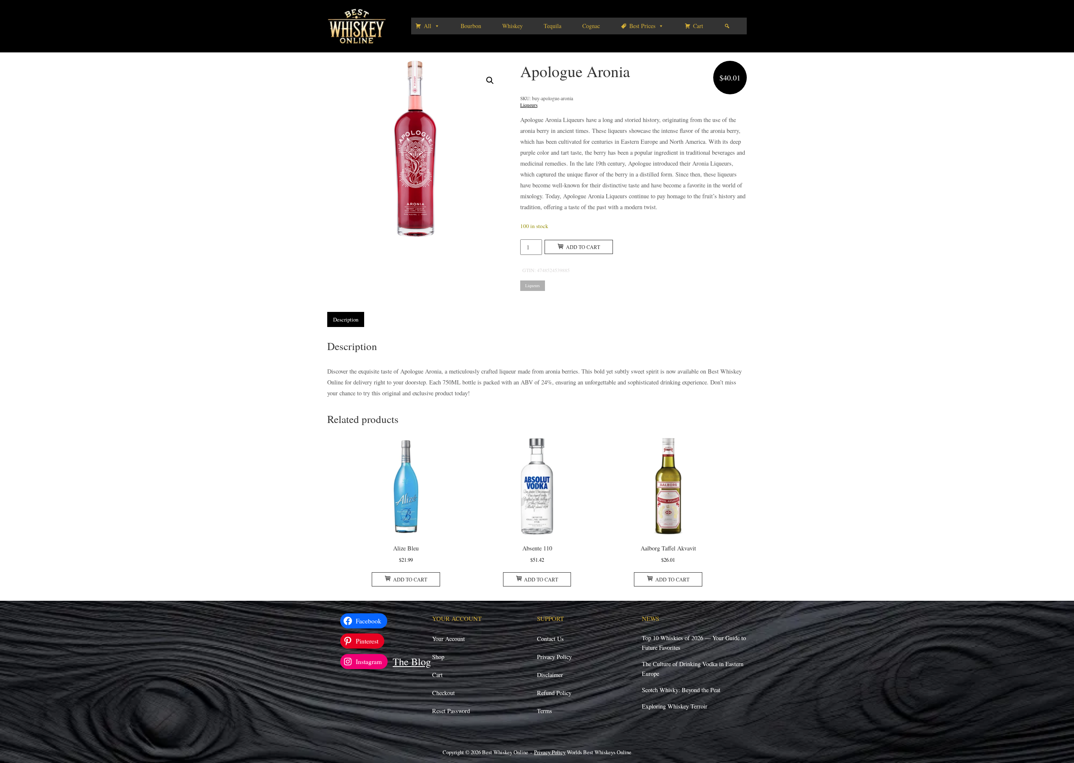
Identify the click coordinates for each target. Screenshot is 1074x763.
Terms (544, 711)
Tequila (552, 26)
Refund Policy (554, 693)
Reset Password (451, 711)
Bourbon (471, 26)
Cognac (591, 26)
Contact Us (550, 639)
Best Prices (642, 26)
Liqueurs (528, 105)
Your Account (448, 639)
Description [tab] (345, 319)
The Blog (412, 661)
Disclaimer (550, 675)
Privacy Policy (554, 657)
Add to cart (583, 247)
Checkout (443, 693)
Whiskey (512, 26)
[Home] (356, 25)
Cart (698, 26)
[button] (490, 80)
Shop (438, 657)
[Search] (727, 26)
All (427, 26)
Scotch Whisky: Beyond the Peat (681, 690)
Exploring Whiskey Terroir (674, 706)
